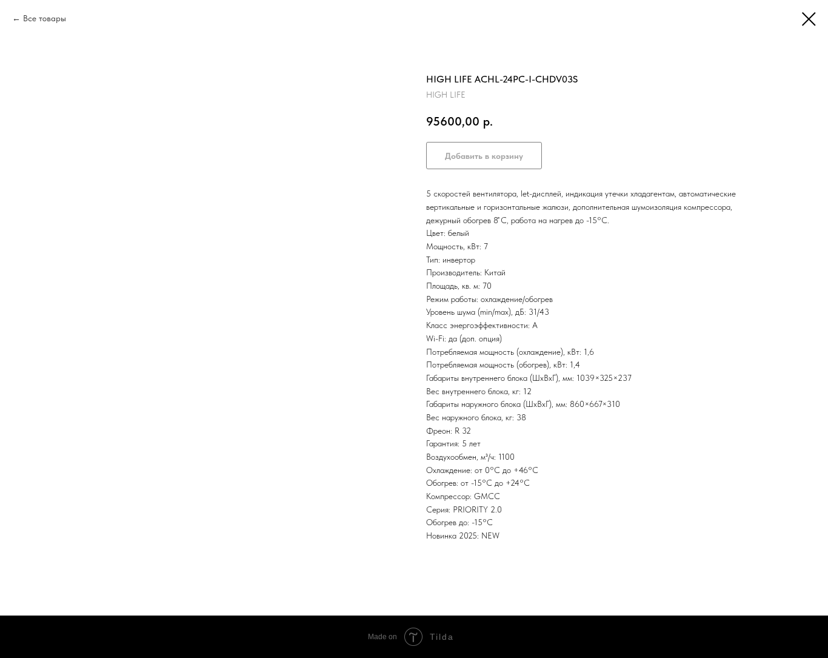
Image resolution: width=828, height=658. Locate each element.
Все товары (44, 18)
